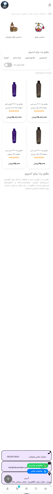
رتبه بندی (17, 57)
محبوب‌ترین (30, 57)
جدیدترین (43, 57)
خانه (50, 14)
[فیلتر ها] (8, 479)
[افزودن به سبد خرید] (32, 115)
